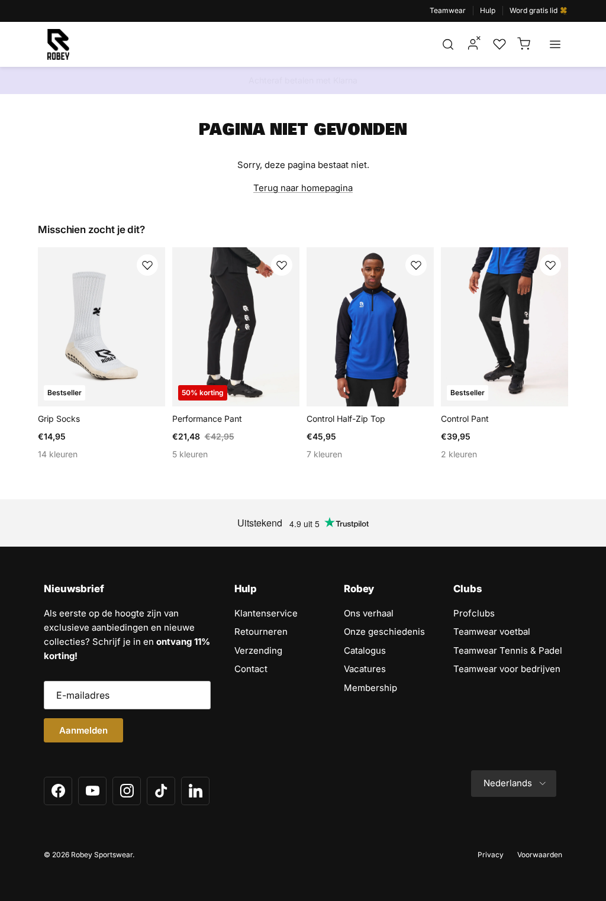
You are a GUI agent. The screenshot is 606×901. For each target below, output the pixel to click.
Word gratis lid (534, 10)
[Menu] (555, 44)
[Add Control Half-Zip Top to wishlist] (416, 265)
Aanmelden (83, 730)
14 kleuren (58, 454)
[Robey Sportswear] (58, 44)
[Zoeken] (447, 44)
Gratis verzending (303, 84)
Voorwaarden (539, 854)
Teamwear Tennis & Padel (507, 650)
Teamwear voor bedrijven (506, 668)
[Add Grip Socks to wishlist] (147, 265)
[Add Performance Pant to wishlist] (281, 265)
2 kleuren (459, 454)
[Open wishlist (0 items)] (498, 44)
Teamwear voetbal (491, 631)
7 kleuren (324, 454)
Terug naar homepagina (303, 187)
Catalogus (365, 650)
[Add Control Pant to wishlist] (550, 265)
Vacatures (365, 668)
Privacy (491, 854)
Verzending (258, 650)
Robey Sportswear (102, 854)
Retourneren (261, 631)
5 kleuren (190, 454)
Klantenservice (266, 613)
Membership (370, 687)
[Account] (472, 44)
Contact (250, 668)
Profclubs (474, 613)
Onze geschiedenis (384, 631)
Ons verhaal (369, 613)
